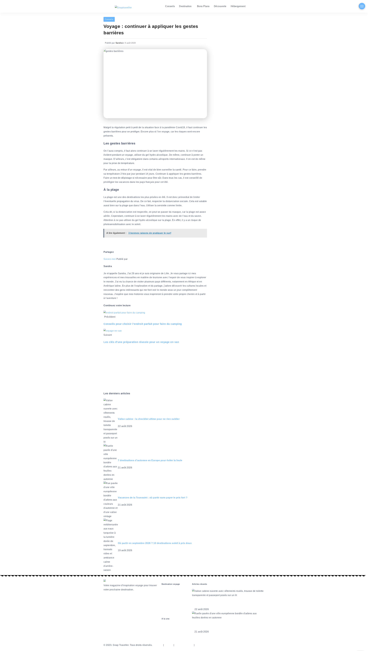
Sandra (119, 43)
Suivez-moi (109, 259)
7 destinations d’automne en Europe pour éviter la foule (150, 460)
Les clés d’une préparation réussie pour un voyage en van (141, 342)
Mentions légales (184, 645)
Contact (168, 645)
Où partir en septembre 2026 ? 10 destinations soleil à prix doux (155, 543)
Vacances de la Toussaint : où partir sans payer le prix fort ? (152, 497)
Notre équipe (202, 645)
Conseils (109, 19)
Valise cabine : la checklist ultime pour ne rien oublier (149, 419)
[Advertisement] (160, 368)
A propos (157, 645)
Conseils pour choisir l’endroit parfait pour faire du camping (142, 323)
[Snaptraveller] (123, 7)
